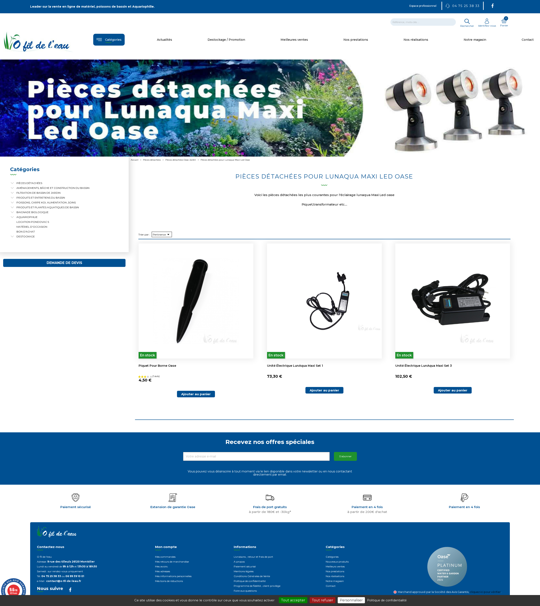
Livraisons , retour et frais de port (253, 556)
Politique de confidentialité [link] (387, 600)
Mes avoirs (161, 566)
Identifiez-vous (487, 25)
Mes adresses (162, 571)
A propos (239, 561)
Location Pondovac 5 (32, 221)
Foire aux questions (245, 590)
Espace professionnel (422, 5)
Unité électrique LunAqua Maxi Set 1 (295, 366)
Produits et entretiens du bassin (40, 197)
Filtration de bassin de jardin (38, 192)
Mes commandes (165, 556)
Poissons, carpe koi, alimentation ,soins (46, 202)
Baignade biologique (32, 212)
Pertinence (162, 234)
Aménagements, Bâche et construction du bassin (52, 187)
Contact (331, 585)
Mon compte (166, 547)
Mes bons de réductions (169, 581)
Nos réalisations (335, 576)
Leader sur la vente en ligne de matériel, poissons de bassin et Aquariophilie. (92, 6)
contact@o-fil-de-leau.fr (63, 581)
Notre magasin (335, 581)
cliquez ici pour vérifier (485, 592)
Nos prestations (335, 571)
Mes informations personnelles (173, 576)
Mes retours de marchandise (172, 561)
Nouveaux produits (337, 561)
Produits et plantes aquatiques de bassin (47, 207)
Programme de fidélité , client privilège (257, 585)
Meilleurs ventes (335, 566)
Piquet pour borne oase (157, 366)
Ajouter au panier (196, 394)
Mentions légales (244, 571)
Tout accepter (293, 600)
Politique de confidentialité (250, 581)
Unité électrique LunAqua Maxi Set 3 (423, 366)
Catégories (332, 556)
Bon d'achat (25, 231)
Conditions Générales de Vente (252, 576)
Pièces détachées (29, 183)
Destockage (25, 236)
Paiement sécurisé (245, 566)
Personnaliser (351, 600)
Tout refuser (322, 600)
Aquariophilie (27, 217)
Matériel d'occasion (31, 226)
